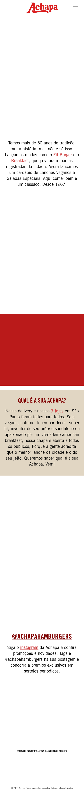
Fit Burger (62, 155)
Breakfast (20, 161)
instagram (29, 648)
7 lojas (57, 411)
